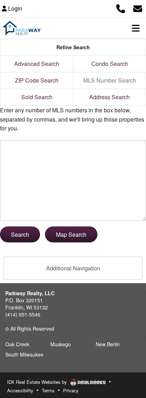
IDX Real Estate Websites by (37, 382)
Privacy (71, 390)
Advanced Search (36, 64)
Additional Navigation (73, 268)
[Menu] (135, 28)
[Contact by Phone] (120, 8)
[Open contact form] (137, 8)
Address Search (109, 97)
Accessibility (20, 390)
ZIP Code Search (36, 80)
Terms (48, 390)
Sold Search (36, 97)
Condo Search (109, 64)
